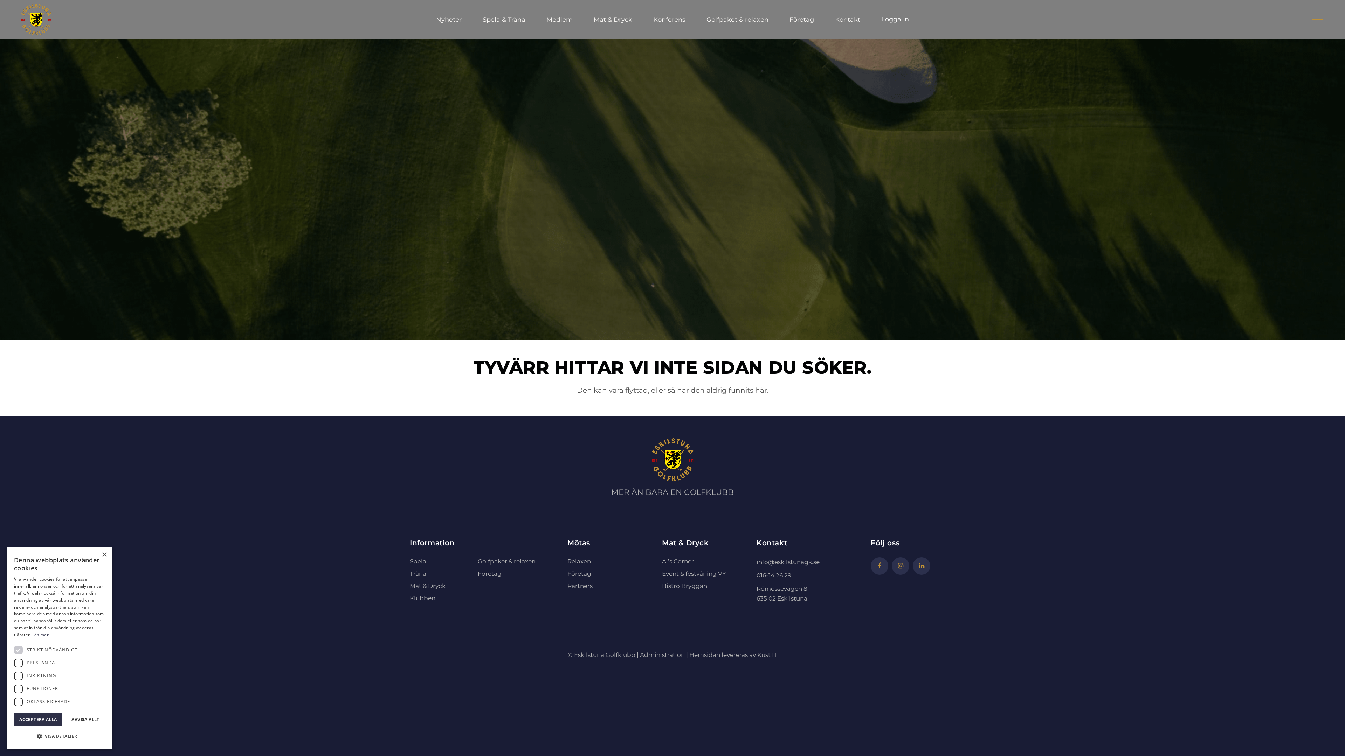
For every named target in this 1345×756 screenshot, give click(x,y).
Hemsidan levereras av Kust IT (733, 654)
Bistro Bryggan (684, 585)
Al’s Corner (678, 561)
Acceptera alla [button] (38, 719)
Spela (418, 561)
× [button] (104, 555)
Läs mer (40, 635)
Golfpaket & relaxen (507, 561)
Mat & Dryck (428, 585)
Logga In (895, 19)
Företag (490, 573)
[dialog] (59, 648)
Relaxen (579, 561)
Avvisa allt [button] (85, 719)
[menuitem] (449, 19)
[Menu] (1318, 19)
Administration (662, 654)
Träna (418, 573)
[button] (59, 736)
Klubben (422, 598)
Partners (580, 585)
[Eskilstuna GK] (36, 19)
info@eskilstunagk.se (788, 562)
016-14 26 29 (774, 575)
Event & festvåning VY (694, 573)
